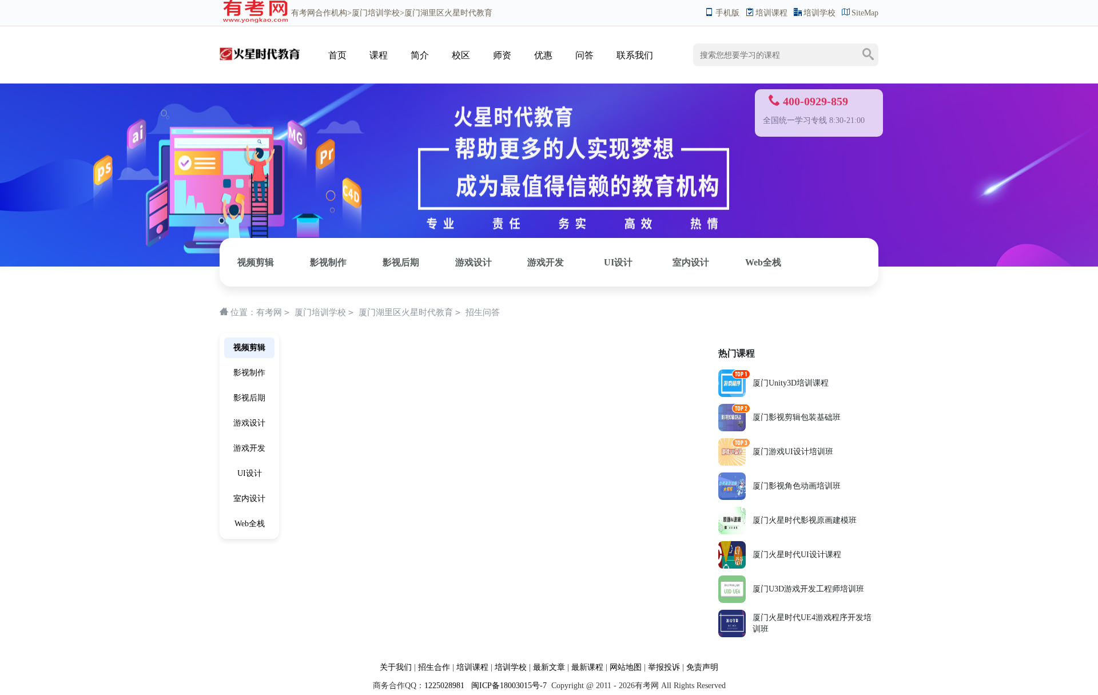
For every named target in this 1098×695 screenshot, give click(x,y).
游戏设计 (473, 262)
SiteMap (865, 13)
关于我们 (396, 667)
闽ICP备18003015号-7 (508, 685)
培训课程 (771, 13)
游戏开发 (545, 262)
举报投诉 (664, 667)
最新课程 (587, 667)
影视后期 (401, 262)
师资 (502, 55)
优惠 (543, 55)
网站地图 (626, 667)
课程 (378, 55)
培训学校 (819, 13)
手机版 (727, 13)
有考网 (303, 13)
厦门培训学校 (376, 13)
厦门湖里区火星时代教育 (406, 312)
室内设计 (691, 262)
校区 (461, 55)
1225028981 (444, 685)
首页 (337, 55)
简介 (420, 55)
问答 (584, 55)
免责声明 (702, 667)
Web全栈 (763, 262)
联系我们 (634, 55)
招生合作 (434, 667)
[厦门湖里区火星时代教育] (260, 43)
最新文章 (549, 667)
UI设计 (618, 262)
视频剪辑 (255, 262)
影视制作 (328, 262)
